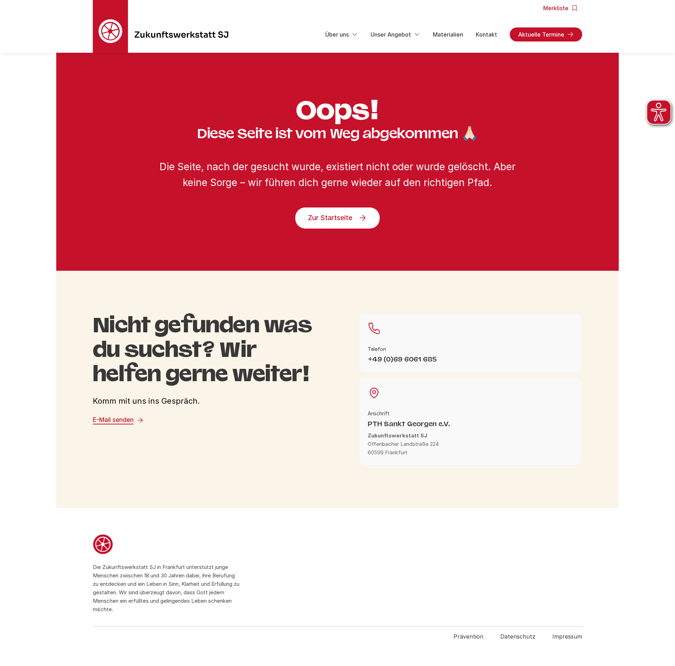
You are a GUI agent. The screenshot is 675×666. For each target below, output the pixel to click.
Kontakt (486, 34)
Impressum (567, 636)
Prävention (468, 636)
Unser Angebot (391, 34)
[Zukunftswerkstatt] (166, 545)
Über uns (337, 34)
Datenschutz (517, 636)
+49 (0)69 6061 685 (402, 359)
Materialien (448, 34)
